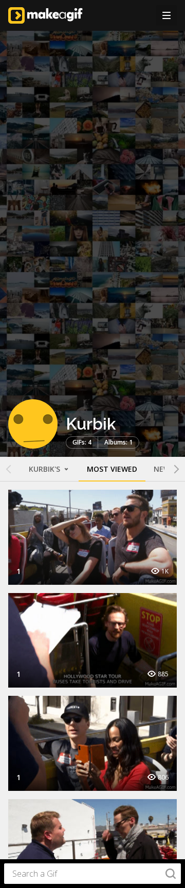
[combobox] (92, 873)
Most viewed (112, 469)
